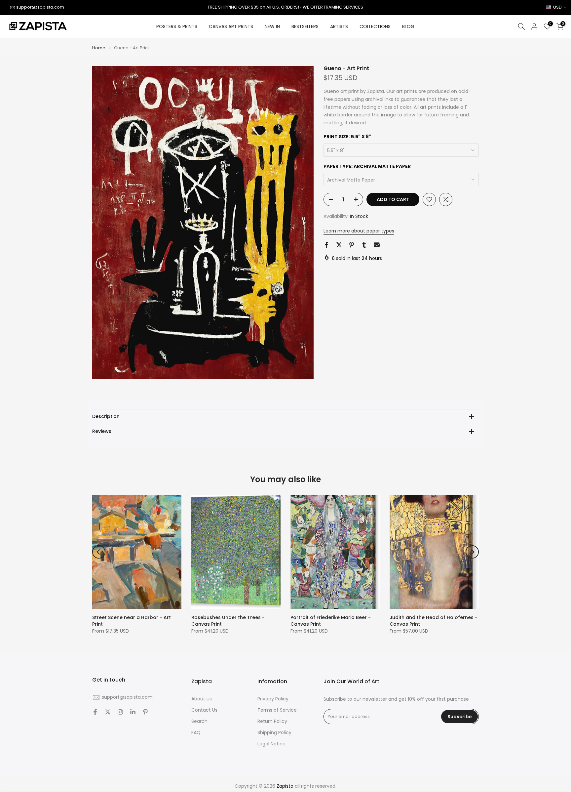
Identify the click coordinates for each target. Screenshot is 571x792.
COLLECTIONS (375, 26)
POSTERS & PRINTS (176, 26)
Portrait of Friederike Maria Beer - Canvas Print (330, 620)
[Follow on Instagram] (120, 712)
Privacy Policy (272, 699)
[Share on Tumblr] (364, 245)
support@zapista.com (40, 7)
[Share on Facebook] (326, 245)
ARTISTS (339, 26)
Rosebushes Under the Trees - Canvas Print (228, 620)
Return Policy (272, 721)
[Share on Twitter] (339, 245)
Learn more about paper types (359, 231)
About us (201, 699)
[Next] (472, 552)
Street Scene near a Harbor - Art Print (131, 620)
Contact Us (204, 710)
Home (98, 48)
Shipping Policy (274, 732)
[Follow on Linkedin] (133, 712)
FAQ (196, 732)
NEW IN (272, 26)
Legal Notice (271, 744)
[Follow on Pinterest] (145, 712)
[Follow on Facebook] (95, 712)
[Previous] (98, 552)
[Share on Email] (377, 245)
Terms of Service (277, 710)
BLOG (408, 26)
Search (199, 721)
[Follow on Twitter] (108, 712)
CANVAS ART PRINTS (231, 26)
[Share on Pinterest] (352, 245)
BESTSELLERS (305, 26)
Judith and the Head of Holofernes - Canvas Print (433, 620)
